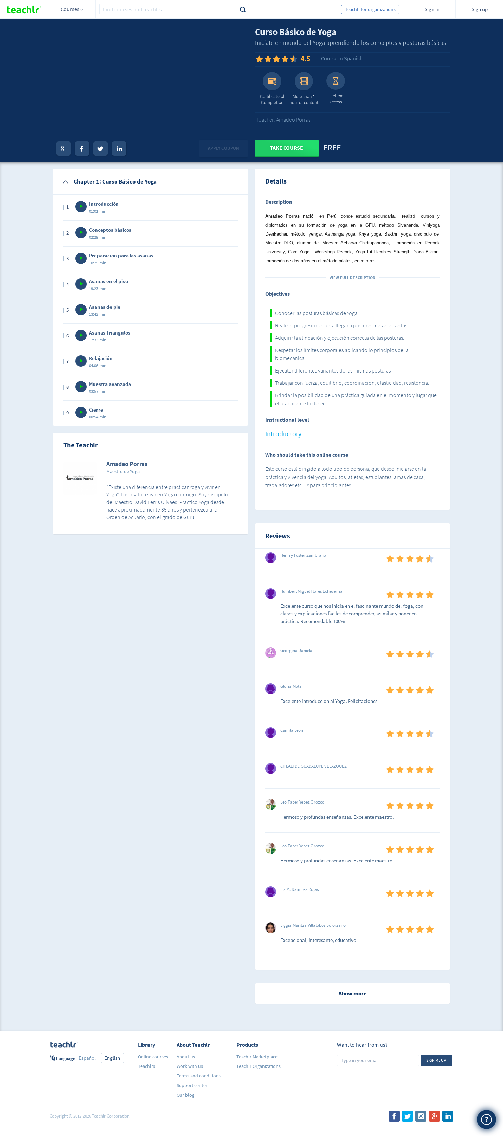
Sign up (480, 9)
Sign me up (436, 1060)
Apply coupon (223, 148)
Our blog (185, 1095)
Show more (352, 993)
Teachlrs (146, 1066)
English (112, 1058)
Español (87, 1058)
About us (186, 1056)
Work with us (190, 1066)
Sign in (432, 9)
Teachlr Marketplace (257, 1056)
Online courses (153, 1056)
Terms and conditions (199, 1076)
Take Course (286, 147)
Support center (192, 1085)
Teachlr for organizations (370, 9)
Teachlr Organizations (258, 1066)
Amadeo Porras (126, 464)
